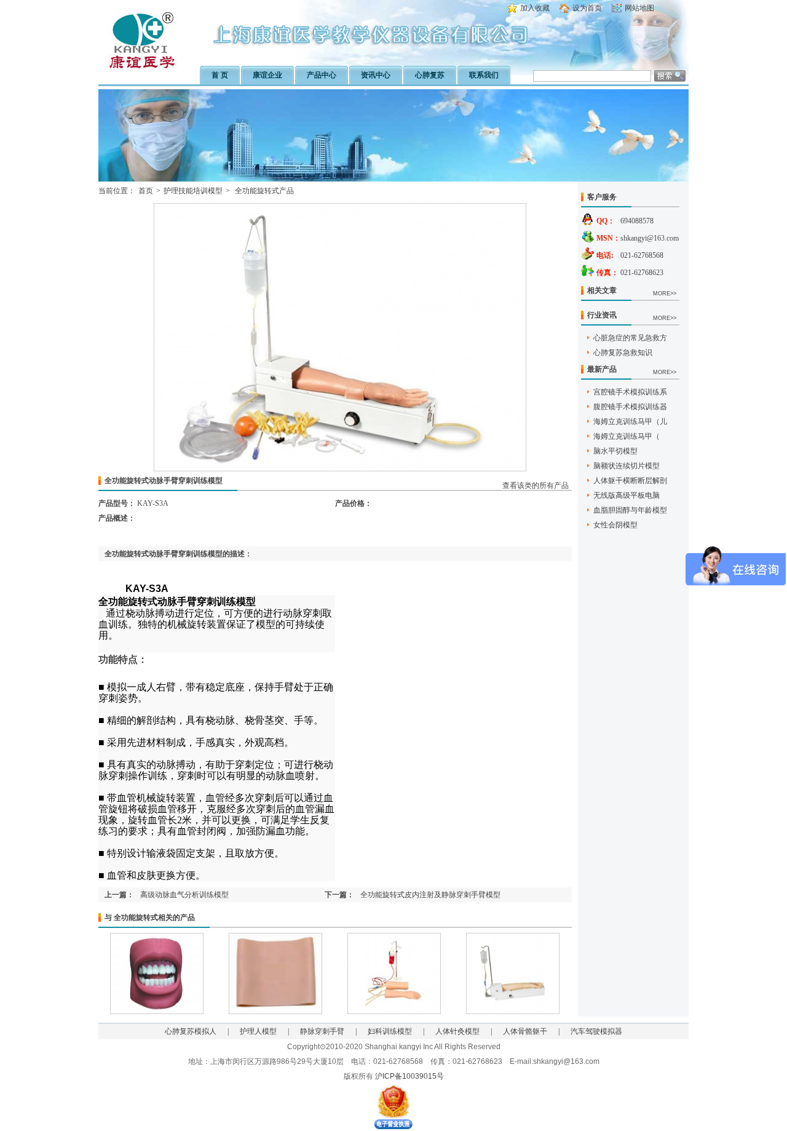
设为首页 (587, 8)
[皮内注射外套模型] (275, 1011)
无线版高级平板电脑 (626, 495)
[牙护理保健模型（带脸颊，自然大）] (157, 1011)
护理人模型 (258, 1031)
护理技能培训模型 (193, 190)
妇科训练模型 (390, 1031)
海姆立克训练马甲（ (626, 436)
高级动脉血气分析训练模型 (184, 894)
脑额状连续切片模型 (626, 466)
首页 (145, 190)
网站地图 (639, 8)
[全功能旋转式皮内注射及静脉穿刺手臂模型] (513, 1011)
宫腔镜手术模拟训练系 (630, 392)
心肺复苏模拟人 (190, 1031)
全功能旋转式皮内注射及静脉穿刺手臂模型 (430, 894)
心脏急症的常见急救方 (630, 338)
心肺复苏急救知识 (622, 352)
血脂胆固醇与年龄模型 (630, 510)
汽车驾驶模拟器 (596, 1031)
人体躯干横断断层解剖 (630, 480)
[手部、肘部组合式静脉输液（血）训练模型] (394, 1011)
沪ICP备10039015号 (409, 1076)
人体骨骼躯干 (525, 1031)
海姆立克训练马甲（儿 (630, 421)
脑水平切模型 (615, 451)
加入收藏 (535, 8)
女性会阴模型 (615, 525)
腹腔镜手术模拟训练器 (630, 406)
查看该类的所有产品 (535, 485)
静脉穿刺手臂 (322, 1031)
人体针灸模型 (457, 1031)
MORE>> (664, 293)
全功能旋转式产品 (263, 190)
